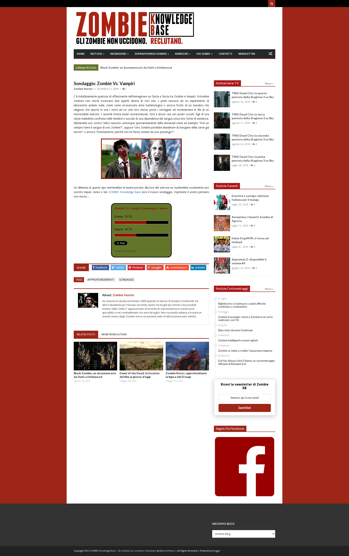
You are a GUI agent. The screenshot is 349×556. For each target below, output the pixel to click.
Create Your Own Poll (124, 251)
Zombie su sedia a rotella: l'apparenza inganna (245, 350)
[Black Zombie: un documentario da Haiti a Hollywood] (95, 356)
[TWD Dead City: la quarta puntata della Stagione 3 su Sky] (222, 99)
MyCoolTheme (167, 551)
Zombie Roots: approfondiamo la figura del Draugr (186, 374)
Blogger (216, 551)
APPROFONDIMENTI (100, 279)
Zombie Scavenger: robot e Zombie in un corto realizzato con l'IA (245, 318)
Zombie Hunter (84, 89)
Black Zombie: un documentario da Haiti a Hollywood (136, 67)
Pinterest (138, 267)
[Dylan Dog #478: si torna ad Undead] (222, 244)
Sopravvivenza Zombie (151, 53)
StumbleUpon (179, 267)
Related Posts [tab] (86, 334)
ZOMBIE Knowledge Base (124, 192)
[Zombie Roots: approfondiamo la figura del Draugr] (187, 356)
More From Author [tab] (114, 334)
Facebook (102, 267)
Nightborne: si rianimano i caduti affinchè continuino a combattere (242, 305)
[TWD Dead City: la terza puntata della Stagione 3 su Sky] (222, 120)
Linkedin (200, 267)
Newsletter (246, 53)
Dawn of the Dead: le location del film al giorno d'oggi (140, 374)
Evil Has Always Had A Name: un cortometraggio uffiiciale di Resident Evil (246, 362)
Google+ (157, 267)
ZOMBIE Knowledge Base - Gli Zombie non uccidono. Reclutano (123, 551)
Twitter (120, 267)
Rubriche (181, 53)
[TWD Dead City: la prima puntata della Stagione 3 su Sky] (222, 163)
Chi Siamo (203, 53)
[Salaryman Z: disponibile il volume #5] (222, 265)
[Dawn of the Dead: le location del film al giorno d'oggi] (141, 356)
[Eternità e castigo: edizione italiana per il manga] (222, 202)
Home (80, 53)
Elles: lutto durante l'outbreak (235, 330)
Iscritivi (244, 408)
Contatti (225, 53)
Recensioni (118, 53)
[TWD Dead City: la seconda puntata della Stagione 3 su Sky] (222, 142)
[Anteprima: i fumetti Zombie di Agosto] (222, 223)
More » (92, 68)
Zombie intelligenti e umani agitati (238, 340)
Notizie (96, 53)
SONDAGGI (126, 279)
